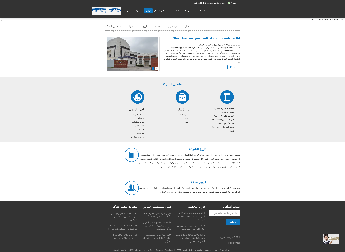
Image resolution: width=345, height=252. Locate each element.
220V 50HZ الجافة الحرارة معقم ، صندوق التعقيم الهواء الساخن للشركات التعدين (190, 238)
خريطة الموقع (226, 237)
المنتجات (138, 10)
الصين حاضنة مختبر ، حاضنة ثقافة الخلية (203, 250)
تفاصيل (131, 26)
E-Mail (237, 237)
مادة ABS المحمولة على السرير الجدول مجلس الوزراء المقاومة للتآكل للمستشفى (157, 225)
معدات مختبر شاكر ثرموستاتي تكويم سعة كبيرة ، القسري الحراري (124, 216)
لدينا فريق (172, 26)
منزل (129, 10)
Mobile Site (233, 243)
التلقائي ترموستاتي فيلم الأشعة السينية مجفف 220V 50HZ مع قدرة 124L (191, 216)
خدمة (157, 26)
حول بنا (148, 10)
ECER (179, 250)
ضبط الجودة (177, 10)
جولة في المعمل (161, 10)
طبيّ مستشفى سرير (157, 206)
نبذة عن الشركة (113, 26)
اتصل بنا (188, 10)
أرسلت (233, 222)
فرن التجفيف (196, 206)
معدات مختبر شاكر (124, 206)
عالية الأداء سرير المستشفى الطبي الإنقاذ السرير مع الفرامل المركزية (157, 238)
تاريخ (145, 26)
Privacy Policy (226, 250)
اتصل (187, 26)
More (232, 67)
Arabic (233, 3)
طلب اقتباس (200, 10)
